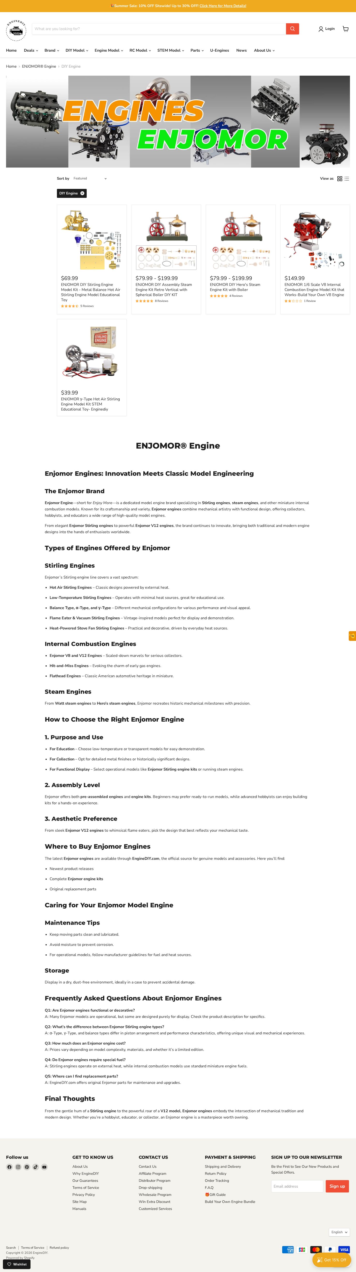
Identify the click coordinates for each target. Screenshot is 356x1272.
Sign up (337, 1186)
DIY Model (75, 50)
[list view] (346, 178)
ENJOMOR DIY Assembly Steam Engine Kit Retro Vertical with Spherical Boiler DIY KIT (164, 290)
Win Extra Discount (154, 1201)
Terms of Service (85, 1187)
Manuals (79, 1208)
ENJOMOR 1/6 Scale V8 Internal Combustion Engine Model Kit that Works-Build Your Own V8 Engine (314, 290)
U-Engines (219, 50)
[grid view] (339, 178)
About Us (263, 50)
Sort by (63, 179)
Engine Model (107, 50)
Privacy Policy (83, 1194)
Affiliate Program (152, 1173)
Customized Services (155, 1208)
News (241, 50)
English (337, 1232)
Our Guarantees (85, 1180)
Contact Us (147, 1166)
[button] (327, 29)
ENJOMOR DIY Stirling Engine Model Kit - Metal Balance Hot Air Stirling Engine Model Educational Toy (90, 292)
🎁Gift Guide (215, 1194)
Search (11, 1248)
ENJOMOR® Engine (39, 66)
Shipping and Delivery (223, 1166)
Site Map (79, 1201)
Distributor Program (154, 1180)
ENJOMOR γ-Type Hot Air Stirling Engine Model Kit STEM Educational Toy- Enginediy (90, 404)
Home (11, 50)
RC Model (139, 50)
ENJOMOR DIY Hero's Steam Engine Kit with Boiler (235, 287)
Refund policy (59, 1248)
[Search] (292, 28)
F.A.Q (209, 1187)
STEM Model (169, 50)
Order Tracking (217, 1180)
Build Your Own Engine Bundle (230, 1201)
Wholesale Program (155, 1194)
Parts (196, 50)
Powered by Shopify (20, 1258)
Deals (29, 50)
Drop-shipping (150, 1187)
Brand (50, 50)
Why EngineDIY (85, 1173)
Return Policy (215, 1173)
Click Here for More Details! (223, 5)
